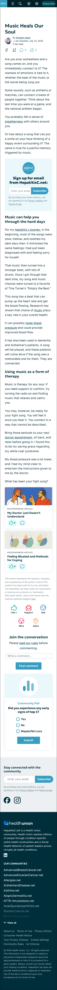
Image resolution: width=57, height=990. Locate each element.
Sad (41, 609)
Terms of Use (15, 204)
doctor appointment (18, 437)
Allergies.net (12, 880)
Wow (19, 622)
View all (11, 922)
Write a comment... (19, 655)
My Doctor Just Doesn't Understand (23, 514)
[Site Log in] (36, 3)
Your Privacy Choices (16, 939)
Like (12, 609)
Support (27, 609)
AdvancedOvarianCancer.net (23, 875)
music (38, 310)
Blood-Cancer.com (16, 916)
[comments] (22, 522)
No (23, 725)
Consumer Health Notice (18, 935)
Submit (28, 740)
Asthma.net (11, 890)
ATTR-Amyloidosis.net (19, 901)
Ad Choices (32, 943)
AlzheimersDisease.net (19, 885)
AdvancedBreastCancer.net (22, 870)
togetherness (14, 121)
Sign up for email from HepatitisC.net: (28, 180)
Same (34, 622)
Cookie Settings (40, 939)
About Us (9, 931)
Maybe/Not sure (31, 731)
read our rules (28, 643)
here (33, 599)
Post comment (28, 665)
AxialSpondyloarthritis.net (21, 906)
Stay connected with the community (22, 769)
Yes (23, 719)
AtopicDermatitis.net (18, 896)
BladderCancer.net (16, 911)
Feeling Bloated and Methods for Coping (27, 558)
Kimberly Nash (23, 37)
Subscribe (49, 3)
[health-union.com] (18, 824)
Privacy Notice (35, 200)
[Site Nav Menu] (12, 3)
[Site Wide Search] (20, 3)
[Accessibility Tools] (29, 3)
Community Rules (14, 943)
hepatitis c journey (27, 229)
